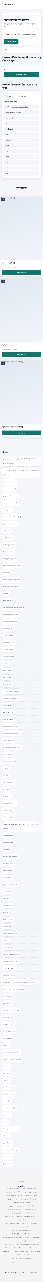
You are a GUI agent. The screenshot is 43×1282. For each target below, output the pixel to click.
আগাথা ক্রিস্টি (6, 1024)
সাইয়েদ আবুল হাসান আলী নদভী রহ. (11, 503)
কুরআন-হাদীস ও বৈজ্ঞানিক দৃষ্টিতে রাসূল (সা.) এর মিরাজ (16, 1237)
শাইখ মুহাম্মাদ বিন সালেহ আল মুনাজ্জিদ (11, 566)
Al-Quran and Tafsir (14, 1209)
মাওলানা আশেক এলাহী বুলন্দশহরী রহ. (11, 587)
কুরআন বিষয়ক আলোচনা (30, 1209)
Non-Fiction (7, 1251)
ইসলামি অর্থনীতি (36, 1237)
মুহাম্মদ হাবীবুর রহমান (7, 1143)
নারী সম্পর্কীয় (26, 1255)
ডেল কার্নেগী (5, 912)
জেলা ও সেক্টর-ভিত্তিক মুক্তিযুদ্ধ (14, 1195)
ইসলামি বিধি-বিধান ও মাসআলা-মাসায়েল (21, 1258)
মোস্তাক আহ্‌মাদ (6, 573)
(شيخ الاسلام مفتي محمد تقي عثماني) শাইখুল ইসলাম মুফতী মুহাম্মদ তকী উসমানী (20, 826)
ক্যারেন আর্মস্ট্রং (6, 1080)
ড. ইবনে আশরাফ (7, 1136)
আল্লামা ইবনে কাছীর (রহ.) (9, 642)
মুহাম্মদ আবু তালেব (7, 1115)
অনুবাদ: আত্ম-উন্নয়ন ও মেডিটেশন (16, 1213)
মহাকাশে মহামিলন (21, 1220)
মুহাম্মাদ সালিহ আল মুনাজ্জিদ (9, 1094)
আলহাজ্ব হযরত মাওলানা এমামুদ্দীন (10, 884)
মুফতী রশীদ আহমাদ (7, 1087)
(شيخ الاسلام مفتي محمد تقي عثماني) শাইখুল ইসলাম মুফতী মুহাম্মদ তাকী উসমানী (20, 473)
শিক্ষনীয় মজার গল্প (9, 1216)
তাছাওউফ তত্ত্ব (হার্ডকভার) (8, 263)
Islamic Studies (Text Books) (28, 1248)
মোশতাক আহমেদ (7, 810)
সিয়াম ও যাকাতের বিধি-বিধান (29, 1188)
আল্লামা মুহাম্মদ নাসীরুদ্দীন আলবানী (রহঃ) (12, 747)
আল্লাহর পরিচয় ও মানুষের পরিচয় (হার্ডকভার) (12, 345)
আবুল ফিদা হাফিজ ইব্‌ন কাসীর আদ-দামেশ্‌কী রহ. (13, 607)
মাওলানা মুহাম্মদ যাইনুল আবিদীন (10, 559)
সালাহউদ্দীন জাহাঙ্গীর (7, 870)
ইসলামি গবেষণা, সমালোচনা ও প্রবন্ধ (25, 1216)
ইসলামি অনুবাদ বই (10, 1192)
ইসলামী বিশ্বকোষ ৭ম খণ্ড (11, 1244)
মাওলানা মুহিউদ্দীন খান (8, 719)
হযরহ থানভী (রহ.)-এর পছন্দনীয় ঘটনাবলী (21, 1230)
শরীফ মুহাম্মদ (6, 1122)
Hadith (11, 1206)
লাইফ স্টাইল (34, 1223)
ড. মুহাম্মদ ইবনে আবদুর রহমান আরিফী (11, 580)
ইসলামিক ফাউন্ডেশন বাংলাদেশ (9, 482)
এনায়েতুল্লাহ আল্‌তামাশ (8, 656)
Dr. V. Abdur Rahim (9, 968)
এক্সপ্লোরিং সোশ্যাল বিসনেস (30, 1192)
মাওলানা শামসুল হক (7, 628)
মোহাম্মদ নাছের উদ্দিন (7, 1038)
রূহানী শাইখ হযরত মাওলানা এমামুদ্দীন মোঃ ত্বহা (13, 989)
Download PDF (11, 41)
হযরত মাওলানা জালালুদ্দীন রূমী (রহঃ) (11, 1010)
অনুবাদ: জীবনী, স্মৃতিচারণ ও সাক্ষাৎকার (22, 1202)
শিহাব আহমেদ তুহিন (7, 891)
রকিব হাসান (5, 593)
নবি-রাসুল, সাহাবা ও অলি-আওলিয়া (25, 1206)
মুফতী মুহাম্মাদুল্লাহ (7, 1066)
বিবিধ (19, 1192)
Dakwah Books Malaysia (11, 954)
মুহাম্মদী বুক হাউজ (7, 926)
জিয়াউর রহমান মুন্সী (7, 600)
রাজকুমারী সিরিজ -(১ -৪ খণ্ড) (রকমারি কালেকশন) (27, 1251)
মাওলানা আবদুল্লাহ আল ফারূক (10, 726)
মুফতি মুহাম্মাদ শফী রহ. (8, 905)
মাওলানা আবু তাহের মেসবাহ (9, 975)
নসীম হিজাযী (5, 663)
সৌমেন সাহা (5, 940)
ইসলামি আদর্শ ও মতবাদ (31, 1195)
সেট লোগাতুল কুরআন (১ (12, 1199)
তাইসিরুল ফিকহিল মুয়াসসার (13, 1188)
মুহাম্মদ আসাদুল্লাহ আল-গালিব (10, 524)
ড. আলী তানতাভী (7, 996)
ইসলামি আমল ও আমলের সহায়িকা (22, 1227)
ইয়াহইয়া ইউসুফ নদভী (8, 947)
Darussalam (7, 705)
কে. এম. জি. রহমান (7, 684)
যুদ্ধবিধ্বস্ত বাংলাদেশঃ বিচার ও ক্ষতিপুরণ (21, 1262)
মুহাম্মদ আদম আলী (7, 877)
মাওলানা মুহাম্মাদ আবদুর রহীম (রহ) (10, 698)
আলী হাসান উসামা (7, 677)
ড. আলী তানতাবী (6, 789)
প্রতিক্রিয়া (20, 1275)
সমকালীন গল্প (25, 1223)
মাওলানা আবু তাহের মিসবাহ (9, 545)
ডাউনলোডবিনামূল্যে (21, 272)
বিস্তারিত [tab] (8, 96)
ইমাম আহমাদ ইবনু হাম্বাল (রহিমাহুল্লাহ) (12, 1052)
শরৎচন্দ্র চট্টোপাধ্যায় (7, 919)
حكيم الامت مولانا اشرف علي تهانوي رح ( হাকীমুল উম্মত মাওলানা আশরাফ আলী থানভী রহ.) (20, 461)
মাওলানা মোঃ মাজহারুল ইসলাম (10, 933)
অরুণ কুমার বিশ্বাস (7, 1101)
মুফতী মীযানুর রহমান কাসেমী (9, 1031)
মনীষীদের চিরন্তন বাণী (9, 1248)
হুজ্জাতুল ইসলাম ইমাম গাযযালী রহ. (10, 496)
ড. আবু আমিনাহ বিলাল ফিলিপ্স (9, 1108)
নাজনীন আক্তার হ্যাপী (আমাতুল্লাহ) (11, 1150)
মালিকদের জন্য (33, 1272)
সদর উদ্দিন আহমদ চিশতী (8, 538)
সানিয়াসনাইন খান (7, 670)
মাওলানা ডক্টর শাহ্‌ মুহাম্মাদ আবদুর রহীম (11, 733)
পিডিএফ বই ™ (21, 1181)
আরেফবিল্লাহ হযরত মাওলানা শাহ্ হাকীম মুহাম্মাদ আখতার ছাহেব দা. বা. (18, 982)
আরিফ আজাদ (6, 849)
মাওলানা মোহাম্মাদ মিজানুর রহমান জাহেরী (12, 1059)
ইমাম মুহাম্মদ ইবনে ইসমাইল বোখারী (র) (12, 517)
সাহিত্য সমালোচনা (31, 1213)
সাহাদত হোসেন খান (7, 1073)
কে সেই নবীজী (17, 1255)
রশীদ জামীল (5, 768)
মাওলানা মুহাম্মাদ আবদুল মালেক (10, 961)
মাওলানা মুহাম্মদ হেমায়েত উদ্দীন (10, 621)
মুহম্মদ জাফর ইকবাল (7, 796)
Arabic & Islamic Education (21, 1234)
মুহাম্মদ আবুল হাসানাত (8, 1164)
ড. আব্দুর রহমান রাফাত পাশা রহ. (10, 803)
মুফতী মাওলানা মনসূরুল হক (9, 863)
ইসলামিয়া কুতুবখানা (7, 531)
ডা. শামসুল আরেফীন (7, 754)
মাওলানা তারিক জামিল (8, 842)
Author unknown (8, 712)
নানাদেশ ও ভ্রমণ (15, 1241)
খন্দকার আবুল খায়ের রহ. (8, 510)
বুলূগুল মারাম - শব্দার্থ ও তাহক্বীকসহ (29, 1244)
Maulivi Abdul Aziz (9, 740)
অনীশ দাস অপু (6, 1017)
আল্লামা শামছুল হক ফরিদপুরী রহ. (20, 107)
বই (37, 1216)
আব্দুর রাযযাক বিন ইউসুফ (8, 782)
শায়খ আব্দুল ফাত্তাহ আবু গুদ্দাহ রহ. (11, 1129)
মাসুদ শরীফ (5, 775)
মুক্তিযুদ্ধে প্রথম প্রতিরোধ (12, 1223)
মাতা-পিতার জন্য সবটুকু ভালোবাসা (29, 1199)
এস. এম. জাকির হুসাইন (8, 649)
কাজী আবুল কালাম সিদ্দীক (8, 817)
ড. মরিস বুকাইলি (6, 1045)
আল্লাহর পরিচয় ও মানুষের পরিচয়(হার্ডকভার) (12, 427)
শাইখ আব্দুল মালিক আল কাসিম (10, 856)
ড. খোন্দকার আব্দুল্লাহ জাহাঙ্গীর (9, 489)
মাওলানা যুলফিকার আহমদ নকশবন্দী (10, 614)
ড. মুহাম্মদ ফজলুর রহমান (8, 635)
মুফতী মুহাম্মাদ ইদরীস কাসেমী (9, 761)
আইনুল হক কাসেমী (7, 1003)
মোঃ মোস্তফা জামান (7, 1157)
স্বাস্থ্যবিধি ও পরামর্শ (27, 1241)
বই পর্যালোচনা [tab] (22, 96)
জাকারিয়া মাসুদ (6, 898)
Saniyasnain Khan (9, 552)
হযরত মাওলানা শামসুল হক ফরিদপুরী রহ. (12, 691)
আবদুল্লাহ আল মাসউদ (8, 835)
